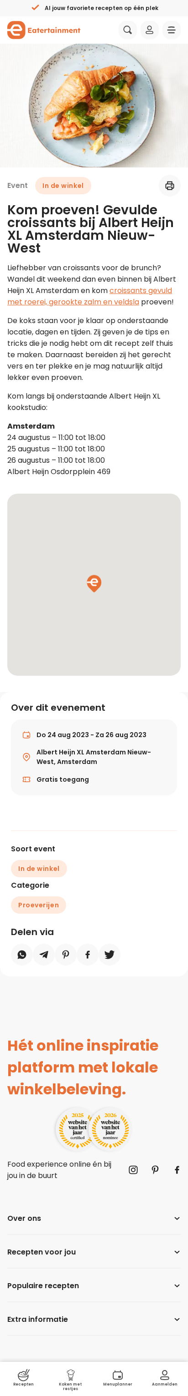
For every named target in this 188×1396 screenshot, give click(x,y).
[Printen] (170, 186)
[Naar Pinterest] (155, 1170)
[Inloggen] (150, 30)
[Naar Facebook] (177, 1170)
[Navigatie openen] (171, 30)
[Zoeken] (128, 30)
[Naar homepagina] (43, 30)
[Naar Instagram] (133, 1170)
